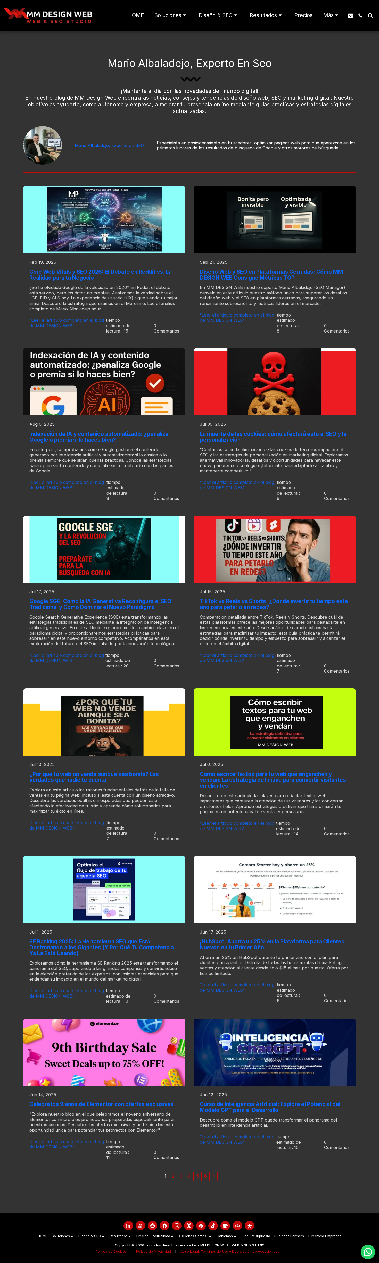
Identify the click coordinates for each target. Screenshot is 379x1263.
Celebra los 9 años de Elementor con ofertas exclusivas (101, 1104)
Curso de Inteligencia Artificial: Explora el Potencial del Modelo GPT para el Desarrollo (270, 1107)
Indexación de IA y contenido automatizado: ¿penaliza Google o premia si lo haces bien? (98, 437)
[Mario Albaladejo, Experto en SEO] (42, 145)
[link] (128, 1225)
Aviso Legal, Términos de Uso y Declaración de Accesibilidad (229, 1251)
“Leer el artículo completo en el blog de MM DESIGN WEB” (66, 323)
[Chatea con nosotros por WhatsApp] (368, 1252)
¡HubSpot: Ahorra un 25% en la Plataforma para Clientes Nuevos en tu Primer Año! (272, 944)
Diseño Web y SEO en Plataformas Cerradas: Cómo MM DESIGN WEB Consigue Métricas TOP (271, 275)
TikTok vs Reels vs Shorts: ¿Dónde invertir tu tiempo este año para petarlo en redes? (274, 604)
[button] (171, 15)
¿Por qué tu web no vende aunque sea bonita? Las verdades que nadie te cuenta (94, 777)
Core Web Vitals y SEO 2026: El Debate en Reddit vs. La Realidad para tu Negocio (100, 275)
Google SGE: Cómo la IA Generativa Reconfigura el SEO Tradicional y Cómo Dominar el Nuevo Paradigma (100, 604)
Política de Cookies (111, 1251)
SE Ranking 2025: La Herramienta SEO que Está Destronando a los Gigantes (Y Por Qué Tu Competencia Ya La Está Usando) (101, 947)
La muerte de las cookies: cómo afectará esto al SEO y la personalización (273, 437)
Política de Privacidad (153, 1251)
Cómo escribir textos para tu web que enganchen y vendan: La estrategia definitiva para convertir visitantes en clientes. (273, 780)
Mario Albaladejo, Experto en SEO (109, 145)
